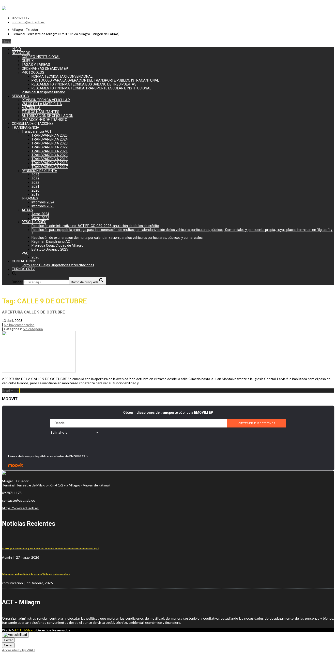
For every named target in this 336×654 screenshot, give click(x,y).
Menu (6, 41)
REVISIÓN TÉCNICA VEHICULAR (46, 100)
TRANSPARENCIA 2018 (49, 163)
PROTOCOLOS (33, 72)
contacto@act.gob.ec (28, 22)
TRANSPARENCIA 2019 (49, 159)
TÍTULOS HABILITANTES (40, 112)
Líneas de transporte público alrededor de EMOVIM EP (47, 456)
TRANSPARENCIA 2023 (49, 143)
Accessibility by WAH (18, 650)
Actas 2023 (40, 218)
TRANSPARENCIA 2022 (49, 147)
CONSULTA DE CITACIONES (33, 124)
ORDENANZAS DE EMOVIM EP (45, 69)
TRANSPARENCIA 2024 (49, 139)
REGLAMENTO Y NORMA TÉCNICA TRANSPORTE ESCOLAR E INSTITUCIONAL (91, 88)
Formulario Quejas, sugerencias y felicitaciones (58, 265)
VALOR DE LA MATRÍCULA (42, 104)
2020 (35, 190)
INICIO (16, 49)
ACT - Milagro (25, 630)
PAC (25, 253)
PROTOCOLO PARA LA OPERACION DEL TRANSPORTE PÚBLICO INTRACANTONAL (95, 80)
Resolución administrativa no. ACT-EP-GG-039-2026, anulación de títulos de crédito (95, 226)
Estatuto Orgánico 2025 (49, 249)
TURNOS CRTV (23, 269)
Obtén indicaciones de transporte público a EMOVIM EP (168, 412)
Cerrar (8, 640)
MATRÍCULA (31, 108)
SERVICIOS (20, 96)
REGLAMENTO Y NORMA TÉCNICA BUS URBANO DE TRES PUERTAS (84, 84)
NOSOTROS (21, 53)
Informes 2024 (42, 202)
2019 (35, 194)
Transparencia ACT (37, 131)
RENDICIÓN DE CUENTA (39, 171)
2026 (35, 257)
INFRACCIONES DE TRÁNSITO (44, 120)
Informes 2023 (42, 206)
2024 (35, 175)
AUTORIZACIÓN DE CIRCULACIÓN (47, 116)
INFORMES (30, 198)
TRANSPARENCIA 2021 (49, 151)
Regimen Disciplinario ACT (51, 241)
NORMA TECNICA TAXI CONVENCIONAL (61, 76)
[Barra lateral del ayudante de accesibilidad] (15, 635)
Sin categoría (33, 329)
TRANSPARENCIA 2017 (49, 167)
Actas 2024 (40, 214)
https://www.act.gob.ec (20, 508)
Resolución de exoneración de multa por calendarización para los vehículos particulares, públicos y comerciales (117, 238)
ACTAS (27, 210)
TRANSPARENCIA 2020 (49, 155)
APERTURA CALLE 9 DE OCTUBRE (33, 312)
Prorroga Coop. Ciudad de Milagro (57, 245)
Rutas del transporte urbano (43, 92)
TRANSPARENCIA (25, 127)
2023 (35, 179)
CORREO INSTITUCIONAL (41, 57)
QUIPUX (28, 61)
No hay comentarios (19, 325)
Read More (11, 390)
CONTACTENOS (24, 261)
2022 (35, 183)
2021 (35, 186)
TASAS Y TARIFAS (36, 65)
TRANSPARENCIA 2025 (49, 135)
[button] (14, 275)
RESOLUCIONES (34, 222)
